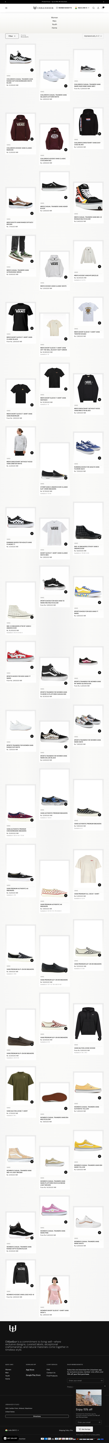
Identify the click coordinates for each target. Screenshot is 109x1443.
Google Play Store (33, 1375)
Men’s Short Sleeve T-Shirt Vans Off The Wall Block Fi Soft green (53, 349)
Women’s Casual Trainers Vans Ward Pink (52, 1232)
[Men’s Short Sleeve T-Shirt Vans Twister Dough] (88, 312)
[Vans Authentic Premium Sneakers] (54, 788)
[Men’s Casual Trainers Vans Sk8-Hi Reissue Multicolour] (88, 197)
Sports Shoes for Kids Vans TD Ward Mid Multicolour (52, 602)
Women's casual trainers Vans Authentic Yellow (86, 1108)
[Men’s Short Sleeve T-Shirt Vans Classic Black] (21, 317)
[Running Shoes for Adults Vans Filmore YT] (21, 522)
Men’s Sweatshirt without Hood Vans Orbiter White (19, 463)
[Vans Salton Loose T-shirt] (21, 1086)
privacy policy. (95, 1434)
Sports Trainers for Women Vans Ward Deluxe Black (53, 757)
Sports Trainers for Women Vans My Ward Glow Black (87, 682)
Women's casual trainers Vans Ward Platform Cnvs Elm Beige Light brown (52, 1183)
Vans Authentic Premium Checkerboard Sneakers (16, 830)
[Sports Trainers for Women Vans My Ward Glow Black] (88, 661)
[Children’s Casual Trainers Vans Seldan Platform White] (54, 75)
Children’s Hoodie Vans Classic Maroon (19, 149)
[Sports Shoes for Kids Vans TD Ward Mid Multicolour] (54, 581)
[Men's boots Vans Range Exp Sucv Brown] (21, 202)
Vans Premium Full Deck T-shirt (86, 894)
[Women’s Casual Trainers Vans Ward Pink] (54, 1211)
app (92, 1414)
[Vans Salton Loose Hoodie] (88, 1023)
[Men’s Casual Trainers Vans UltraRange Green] (21, 250)
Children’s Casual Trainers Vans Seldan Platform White (53, 96)
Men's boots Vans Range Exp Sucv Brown (20, 223)
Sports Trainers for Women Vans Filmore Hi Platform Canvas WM (53, 693)
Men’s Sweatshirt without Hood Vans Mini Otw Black (87, 409)
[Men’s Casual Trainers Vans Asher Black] (54, 186)
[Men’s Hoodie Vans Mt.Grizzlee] (88, 255)
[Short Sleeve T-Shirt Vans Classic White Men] (54, 533)
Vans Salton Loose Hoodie (84, 1048)
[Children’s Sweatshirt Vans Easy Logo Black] (88, 122)
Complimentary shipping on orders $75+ (54, 2)
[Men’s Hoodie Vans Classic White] (54, 266)
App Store (30, 1370)
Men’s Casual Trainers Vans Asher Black (54, 207)
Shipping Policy (64, 1430)
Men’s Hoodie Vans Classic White (53, 286)
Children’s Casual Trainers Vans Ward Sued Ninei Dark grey (87, 85)
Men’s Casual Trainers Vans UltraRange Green (18, 271)
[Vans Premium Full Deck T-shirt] (88, 869)
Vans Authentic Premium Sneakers (53, 813)
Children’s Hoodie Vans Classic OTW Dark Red (53, 159)
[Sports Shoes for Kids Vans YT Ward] (88, 591)
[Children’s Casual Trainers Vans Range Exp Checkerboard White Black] (21, 59)
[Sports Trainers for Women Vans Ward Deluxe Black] (54, 736)
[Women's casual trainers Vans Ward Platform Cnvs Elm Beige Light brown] (54, 1161)
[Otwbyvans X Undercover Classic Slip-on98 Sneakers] (54, 462)
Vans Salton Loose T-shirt (17, 1111)
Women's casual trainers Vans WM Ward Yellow (88, 1166)
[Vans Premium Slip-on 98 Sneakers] (21, 944)
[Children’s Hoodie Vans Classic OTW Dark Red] (54, 138)
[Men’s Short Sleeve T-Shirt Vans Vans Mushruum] (21, 394)
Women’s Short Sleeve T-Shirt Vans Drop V (54, 1311)
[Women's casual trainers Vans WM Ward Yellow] (88, 1145)
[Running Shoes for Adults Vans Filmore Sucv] (88, 447)
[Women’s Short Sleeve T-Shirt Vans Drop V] (54, 1290)
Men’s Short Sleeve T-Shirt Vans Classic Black (19, 338)
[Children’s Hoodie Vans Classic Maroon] (21, 128)
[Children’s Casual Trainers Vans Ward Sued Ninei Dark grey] (88, 64)
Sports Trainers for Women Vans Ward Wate (87, 741)
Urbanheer (21, 1439)
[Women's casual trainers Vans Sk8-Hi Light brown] (21, 1150)
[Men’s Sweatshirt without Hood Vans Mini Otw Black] (88, 388)
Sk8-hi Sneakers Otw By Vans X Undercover (86, 547)
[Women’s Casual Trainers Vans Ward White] (88, 1221)
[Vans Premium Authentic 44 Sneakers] (21, 863)
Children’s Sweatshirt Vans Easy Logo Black (87, 144)
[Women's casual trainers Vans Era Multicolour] (54, 1097)
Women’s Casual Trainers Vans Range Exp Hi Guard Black (19, 1248)
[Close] (105, 1386)
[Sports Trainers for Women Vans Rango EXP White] (21, 725)
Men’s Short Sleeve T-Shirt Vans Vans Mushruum (19, 415)
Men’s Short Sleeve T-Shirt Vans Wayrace (53, 399)
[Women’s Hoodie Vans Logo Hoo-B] (21, 1274)
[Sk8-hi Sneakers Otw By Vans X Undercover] (88, 521)
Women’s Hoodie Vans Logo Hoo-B (20, 1295)
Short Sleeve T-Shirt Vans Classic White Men (54, 554)
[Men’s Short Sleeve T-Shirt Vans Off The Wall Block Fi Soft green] (54, 328)
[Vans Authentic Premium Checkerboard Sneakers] (21, 804)
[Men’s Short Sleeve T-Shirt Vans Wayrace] (54, 378)
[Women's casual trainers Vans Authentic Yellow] (88, 1087)
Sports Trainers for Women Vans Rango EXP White (20, 746)
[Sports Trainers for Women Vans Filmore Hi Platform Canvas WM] (54, 672)
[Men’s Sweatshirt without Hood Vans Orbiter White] (21, 441)
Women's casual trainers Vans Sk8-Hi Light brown (19, 1171)
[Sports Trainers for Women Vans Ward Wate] (88, 720)
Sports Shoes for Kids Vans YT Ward (86, 612)
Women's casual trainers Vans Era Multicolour (54, 1118)
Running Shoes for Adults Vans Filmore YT (19, 543)
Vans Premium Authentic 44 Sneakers (17, 889)
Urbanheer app (96, 1370)
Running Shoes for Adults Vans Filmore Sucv (86, 468)
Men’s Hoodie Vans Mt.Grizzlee (86, 275)
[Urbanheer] (43, 8)
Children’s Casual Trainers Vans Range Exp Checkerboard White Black (20, 81)
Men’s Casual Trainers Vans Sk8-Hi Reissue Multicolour (88, 218)
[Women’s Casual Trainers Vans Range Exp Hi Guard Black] (21, 1227)
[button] (93, 8)
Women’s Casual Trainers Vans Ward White (86, 1242)
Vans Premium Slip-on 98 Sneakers (20, 969)
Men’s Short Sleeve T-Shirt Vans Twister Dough (87, 333)
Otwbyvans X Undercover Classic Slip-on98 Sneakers (54, 488)
